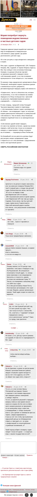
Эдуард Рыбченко (12, 179)
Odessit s (9, 366)
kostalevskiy (10, 333)
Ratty (9, 219)
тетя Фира (9, 234)
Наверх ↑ (5, 457)
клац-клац (14, 350)
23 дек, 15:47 (19, 246)
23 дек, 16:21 (19, 304)
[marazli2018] (2, 246)
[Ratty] (3, 220)
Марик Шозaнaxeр (20, 163)
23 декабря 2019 (6, 44)
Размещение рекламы (18, 489)
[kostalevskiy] (2, 333)
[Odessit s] (2, 366)
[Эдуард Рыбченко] (2, 180)
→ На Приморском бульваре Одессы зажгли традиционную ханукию (16, 476)
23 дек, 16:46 (20, 333)
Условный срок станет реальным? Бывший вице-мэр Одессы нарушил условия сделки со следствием (10, 14)
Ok (27, 495)
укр (31, 20)
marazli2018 (10, 246)
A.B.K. (11, 304)
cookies (20, 495)
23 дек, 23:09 (26, 350)
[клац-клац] (4, 351)
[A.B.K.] (5, 304)
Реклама (18, 32)
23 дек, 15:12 (24, 179)
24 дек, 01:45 (18, 366)
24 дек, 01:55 (18, 387)
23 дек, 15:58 (17, 264)
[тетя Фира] (2, 234)
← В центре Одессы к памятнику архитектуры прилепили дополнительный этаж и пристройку (17, 469)
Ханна (9, 264)
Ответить (17, 174)
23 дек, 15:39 (18, 234)
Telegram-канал (13, 491)
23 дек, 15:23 (17, 219)
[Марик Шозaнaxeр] (6, 164)
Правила (29, 455)
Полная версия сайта (6, 489)
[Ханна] (3, 264)
